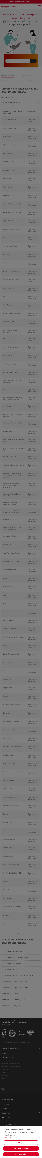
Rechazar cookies (21, 1148)
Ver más (8, 1137)
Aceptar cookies (21, 1154)
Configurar (21, 1142)
